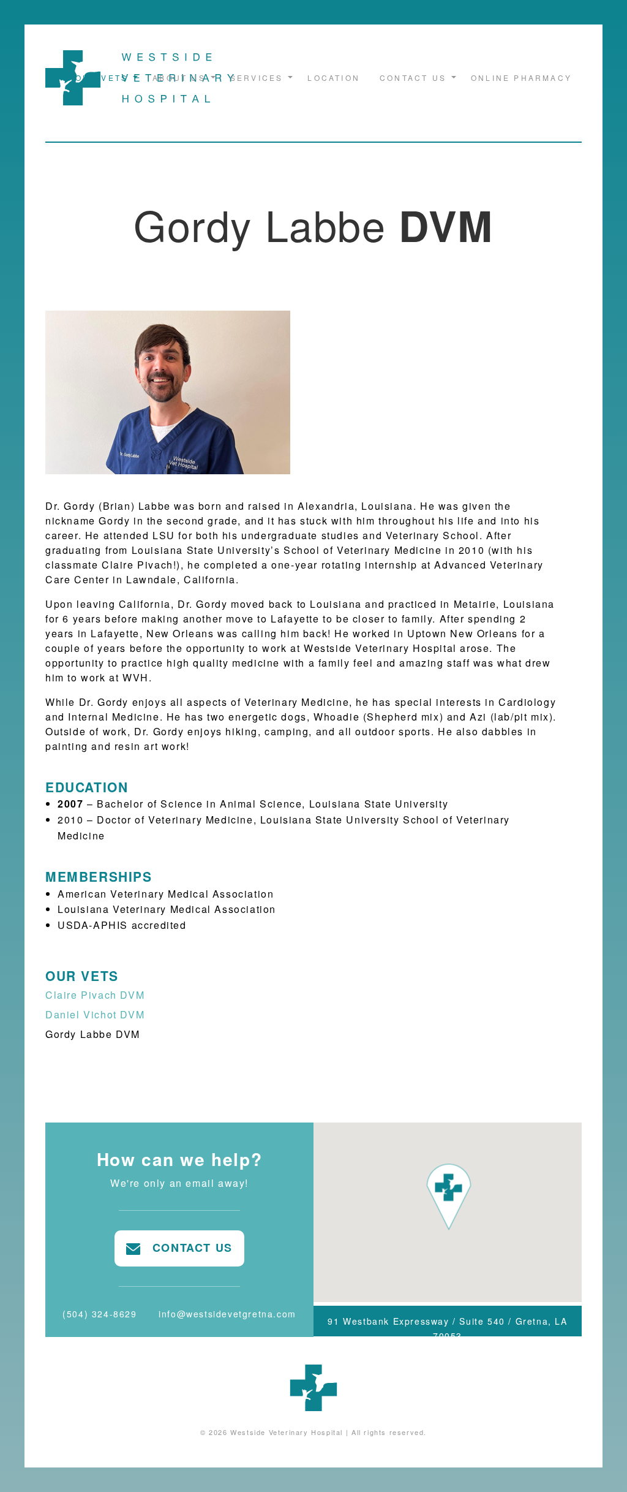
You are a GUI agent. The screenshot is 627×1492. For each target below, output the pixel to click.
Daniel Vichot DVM (95, 1014)
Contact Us (413, 77)
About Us (179, 77)
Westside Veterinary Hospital (286, 1432)
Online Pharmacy (521, 77)
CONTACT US (186, 1247)
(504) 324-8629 (99, 1314)
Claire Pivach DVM (95, 995)
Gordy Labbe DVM (92, 1034)
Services (256, 77)
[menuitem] (104, 77)
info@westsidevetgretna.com (227, 1314)
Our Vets (102, 77)
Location (333, 77)
